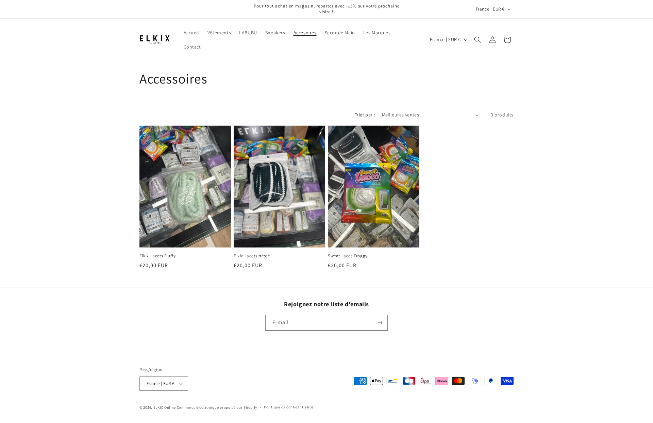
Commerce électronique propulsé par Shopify (217, 407)
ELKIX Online (164, 407)
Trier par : (365, 115)
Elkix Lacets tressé (252, 256)
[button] (477, 39)
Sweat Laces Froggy (348, 256)
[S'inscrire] (379, 323)
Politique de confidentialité (288, 407)
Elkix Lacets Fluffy (157, 256)
